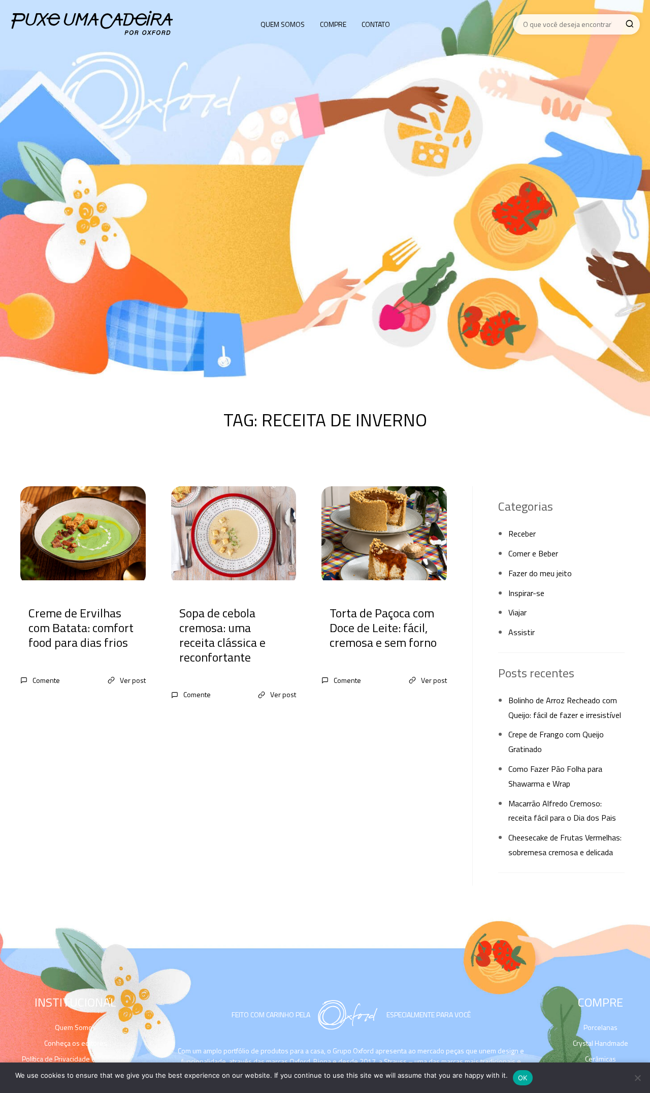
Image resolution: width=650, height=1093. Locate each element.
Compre (333, 24)
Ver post (133, 680)
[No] (637, 1078)
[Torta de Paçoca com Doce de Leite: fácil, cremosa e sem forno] (384, 535)
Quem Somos (283, 24)
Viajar (517, 612)
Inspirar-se (526, 593)
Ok (523, 1078)
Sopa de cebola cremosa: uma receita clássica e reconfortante (222, 635)
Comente (46, 680)
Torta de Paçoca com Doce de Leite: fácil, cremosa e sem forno (383, 627)
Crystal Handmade (600, 1043)
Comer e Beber (533, 553)
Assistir (521, 632)
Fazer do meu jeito (540, 573)
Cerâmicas (600, 1058)
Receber (522, 533)
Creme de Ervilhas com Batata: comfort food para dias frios (81, 627)
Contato (376, 24)
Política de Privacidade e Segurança (75, 1058)
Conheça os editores (75, 1043)
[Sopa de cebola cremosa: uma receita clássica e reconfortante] (234, 535)
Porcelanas (600, 1027)
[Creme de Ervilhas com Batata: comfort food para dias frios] (83, 535)
